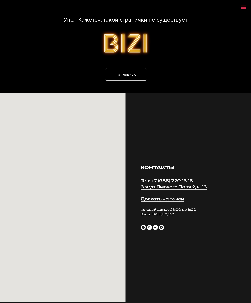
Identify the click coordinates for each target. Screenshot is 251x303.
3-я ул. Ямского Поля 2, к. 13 (174, 186)
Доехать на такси (162, 198)
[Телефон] (149, 227)
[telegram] (155, 227)
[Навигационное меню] (243, 7)
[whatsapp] (143, 227)
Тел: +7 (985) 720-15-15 (167, 180)
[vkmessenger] (161, 227)
